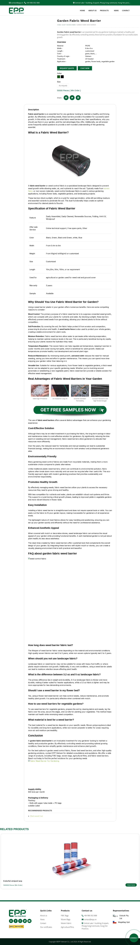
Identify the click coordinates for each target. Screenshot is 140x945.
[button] (66, 97)
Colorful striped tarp (12, 881)
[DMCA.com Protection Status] (17, 927)
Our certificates (46, 927)
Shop (64, 25)
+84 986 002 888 (33, 3)
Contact (126, 10)
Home (82, 10)
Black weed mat (36, 816)
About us (92, 10)
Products (104, 10)
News (116, 10)
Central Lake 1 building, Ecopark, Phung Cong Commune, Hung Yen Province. (95, 926)
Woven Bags (65, 919)
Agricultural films (67, 927)
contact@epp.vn (17, 3)
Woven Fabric (71, 25)
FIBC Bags (64, 915)
